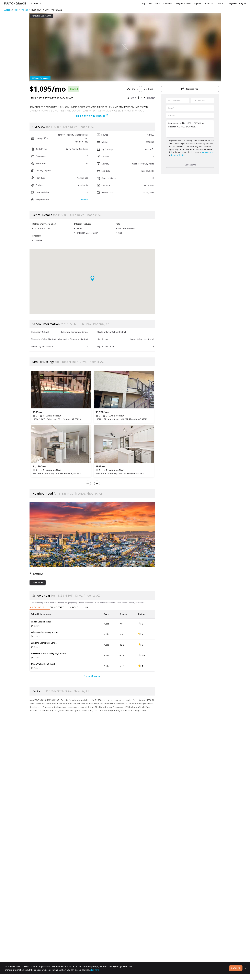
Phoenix (24, 9)
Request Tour (192, 89)
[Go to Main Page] (15, 3)
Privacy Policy (207, 152)
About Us (209, 3)
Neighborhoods (183, 3)
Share (135, 89)
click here (94, 970)
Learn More (37, 582)
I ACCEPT (235, 968)
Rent (157, 3)
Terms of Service (178, 155)
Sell (150, 3)
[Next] (97, 483)
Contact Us (190, 164)
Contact (221, 3)
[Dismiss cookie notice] (245, 968)
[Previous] (88, 483)
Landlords (168, 3)
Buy (143, 3)
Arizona (34, 3)
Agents (197, 3)
